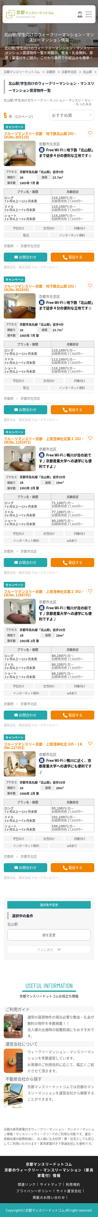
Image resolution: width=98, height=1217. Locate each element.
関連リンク (27, 1184)
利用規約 (73, 1184)
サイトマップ (51, 1184)
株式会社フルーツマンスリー (38, 267)
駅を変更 (49, 934)
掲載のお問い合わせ (49, 1197)
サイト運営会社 (68, 1190)
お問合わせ (27, 256)
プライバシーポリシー (34, 1190)
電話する (75, 256)
